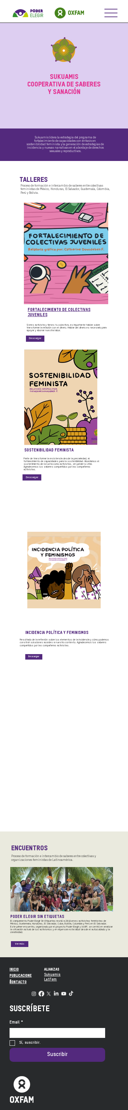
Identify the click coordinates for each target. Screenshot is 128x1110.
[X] (49, 994)
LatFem (50, 979)
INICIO (14, 969)
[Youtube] (64, 994)
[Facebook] (41, 994)
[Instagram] (34, 994)
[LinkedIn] (56, 994)
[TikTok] (71, 994)
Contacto (18, 982)
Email (16, 1022)
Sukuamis (52, 974)
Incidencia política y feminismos (56, 633)
